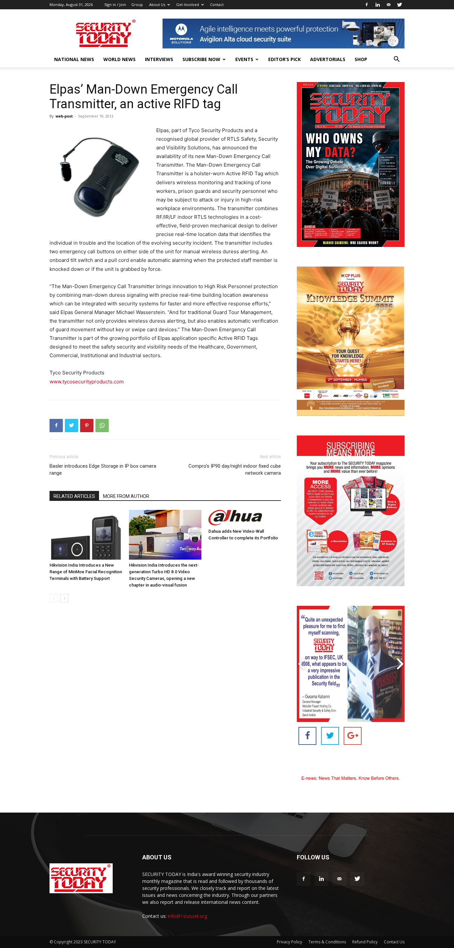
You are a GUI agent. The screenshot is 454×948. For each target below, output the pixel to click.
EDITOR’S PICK (284, 59)
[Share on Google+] (353, 736)
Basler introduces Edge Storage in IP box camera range (103, 469)
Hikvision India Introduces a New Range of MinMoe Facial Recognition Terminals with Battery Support (86, 572)
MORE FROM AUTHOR (126, 496)
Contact (217, 4)
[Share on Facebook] (307, 736)
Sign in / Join (115, 4)
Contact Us (394, 942)
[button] (396, 60)
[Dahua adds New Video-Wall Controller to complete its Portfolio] (244, 518)
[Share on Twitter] (330, 736)
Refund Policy (365, 942)
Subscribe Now (201, 59)
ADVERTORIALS (327, 59)
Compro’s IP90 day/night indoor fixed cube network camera (234, 469)
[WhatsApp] (102, 425)
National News (74, 59)
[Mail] (389, 4)
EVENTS (244, 59)
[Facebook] (367, 4)
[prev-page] (54, 598)
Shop (361, 59)
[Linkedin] (378, 4)
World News (119, 59)
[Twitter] (399, 4)
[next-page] (64, 598)
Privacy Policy (289, 942)
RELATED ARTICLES (74, 496)
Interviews (159, 59)
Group (137, 4)
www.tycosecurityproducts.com (87, 381)
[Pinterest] (86, 425)
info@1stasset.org (187, 916)
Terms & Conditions (327, 942)
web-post (64, 116)
